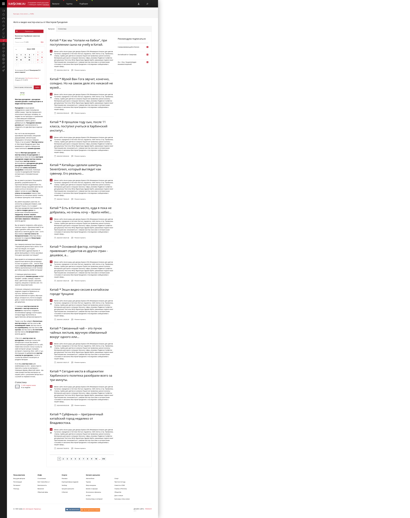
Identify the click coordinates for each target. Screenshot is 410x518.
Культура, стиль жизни (20, 14)
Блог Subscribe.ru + (44, 482)
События (65, 492)
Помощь (16, 489)
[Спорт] (3, 55)
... (99, 459)
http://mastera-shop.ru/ (32, 78)
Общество (117, 492)
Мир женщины (91, 485)
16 (42, 57)
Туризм (88, 482)
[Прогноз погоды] (3, 51)
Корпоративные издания (70, 482)
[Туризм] (3, 63)
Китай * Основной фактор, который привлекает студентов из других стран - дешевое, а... (79, 250)
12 (25, 57)
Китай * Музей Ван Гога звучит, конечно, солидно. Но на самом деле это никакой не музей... (81, 83)
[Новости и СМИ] (3, 44)
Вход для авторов (19, 478)
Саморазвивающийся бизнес (128, 47)
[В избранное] (51, 55)
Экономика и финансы (93, 492)
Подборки (83, 4)
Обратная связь (43, 492)
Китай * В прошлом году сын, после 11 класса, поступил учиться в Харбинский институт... (78, 126)
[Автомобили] (3, 18)
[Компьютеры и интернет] (3, 36)
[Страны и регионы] (3, 59)
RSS (42, 42)
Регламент (16, 485)
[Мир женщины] (3, 29)
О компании (42, 478)
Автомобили (90, 478)
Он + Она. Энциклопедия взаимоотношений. (127, 63)
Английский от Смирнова (127, 55)
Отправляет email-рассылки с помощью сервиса (38, 4)
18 (21, 60)
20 (29, 60)
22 (37, 60)
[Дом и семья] (3, 25)
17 (16, 60)
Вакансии (41, 489)
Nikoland (148, 509)
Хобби (32, 14)
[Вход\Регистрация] (139, 3)
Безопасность (42, 485)
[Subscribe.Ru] (17, 3)
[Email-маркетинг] (3, 70)
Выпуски (55, 4)
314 (103, 459)
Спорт (116, 478)
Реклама (64, 478)
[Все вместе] (3, 10)
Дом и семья (118, 495)
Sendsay (64, 485)
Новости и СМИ (119, 485)
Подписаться (29, 31)
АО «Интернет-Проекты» (32, 509)
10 (16, 57)
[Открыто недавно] (3, 14)
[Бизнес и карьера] (3, 21)
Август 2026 (31, 49)
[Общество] (3, 48)
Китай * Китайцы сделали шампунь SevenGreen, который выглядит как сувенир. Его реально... (76, 169)
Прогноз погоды (119, 482)
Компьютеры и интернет (94, 499)
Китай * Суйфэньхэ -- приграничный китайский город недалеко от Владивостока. (76, 418)
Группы (69, 4)
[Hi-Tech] (3, 33)
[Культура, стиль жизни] (3, 40)
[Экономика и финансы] (3, 66)
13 (29, 57)
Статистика (20, 382)
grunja (22, 95)
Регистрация (17, 482)
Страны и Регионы (120, 489)
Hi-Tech (88, 495)
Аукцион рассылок (68, 489)
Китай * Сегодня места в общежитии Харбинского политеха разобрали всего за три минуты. (81, 375)
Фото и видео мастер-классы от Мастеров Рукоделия (40, 22)
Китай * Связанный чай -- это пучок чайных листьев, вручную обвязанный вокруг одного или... (78, 332)
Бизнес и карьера (92, 489)
